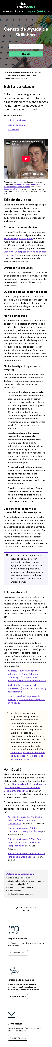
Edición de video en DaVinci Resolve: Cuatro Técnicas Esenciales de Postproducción (26, 842)
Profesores (36, 72)
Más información (18, 953)
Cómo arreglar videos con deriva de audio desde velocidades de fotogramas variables (27, 756)
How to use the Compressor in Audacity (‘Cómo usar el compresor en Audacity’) (26, 699)
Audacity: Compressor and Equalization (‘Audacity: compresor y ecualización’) (27, 688)
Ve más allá (13, 129)
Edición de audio (16, 124)
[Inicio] (26, 8)
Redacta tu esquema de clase (21, 894)
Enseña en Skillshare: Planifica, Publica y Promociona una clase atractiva (25, 185)
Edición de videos (17, 120)
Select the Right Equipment (18, 238)
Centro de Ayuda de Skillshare (16, 72)
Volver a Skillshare (13, 11)
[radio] (24, 910)
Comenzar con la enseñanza (20, 887)
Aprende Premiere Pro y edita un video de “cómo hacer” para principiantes (25, 820)
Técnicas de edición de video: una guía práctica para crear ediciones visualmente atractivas (25, 787)
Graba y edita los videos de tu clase (21, 75)
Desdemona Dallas (11, 189)
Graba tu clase (14, 890)
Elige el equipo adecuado (19, 878)
